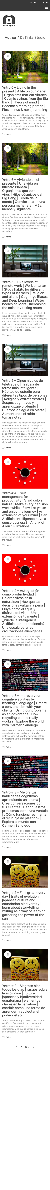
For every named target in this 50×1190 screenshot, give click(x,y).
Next (28, 1047)
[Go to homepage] (9, 21)
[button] (46, 7)
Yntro (8, 134)
